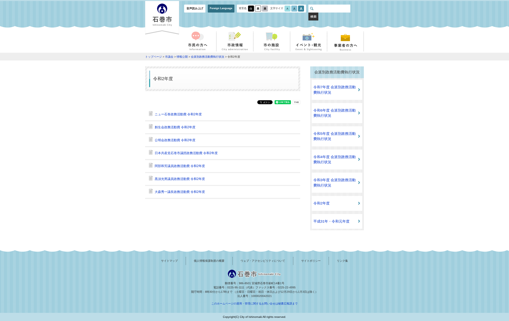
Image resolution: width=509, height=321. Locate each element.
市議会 (169, 56)
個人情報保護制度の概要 (209, 260)
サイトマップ (169, 260)
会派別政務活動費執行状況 (207, 56)
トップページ (153, 56)
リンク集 (342, 260)
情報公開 (182, 56)
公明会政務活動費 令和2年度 (175, 140)
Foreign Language (221, 8)
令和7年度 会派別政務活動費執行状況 (334, 89)
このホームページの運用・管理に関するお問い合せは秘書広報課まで (254, 303)
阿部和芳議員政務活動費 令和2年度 (180, 166)
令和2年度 (321, 203)
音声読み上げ (195, 8)
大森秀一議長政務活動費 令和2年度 (180, 192)
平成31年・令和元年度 (331, 221)
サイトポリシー (311, 260)
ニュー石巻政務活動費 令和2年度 (178, 114)
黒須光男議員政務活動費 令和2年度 (180, 179)
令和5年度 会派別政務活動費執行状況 (334, 136)
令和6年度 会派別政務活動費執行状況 (334, 113)
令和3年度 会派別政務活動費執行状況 (334, 182)
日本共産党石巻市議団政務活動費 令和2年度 (186, 153)
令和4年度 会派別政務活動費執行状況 (334, 159)
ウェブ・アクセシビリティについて (263, 260)
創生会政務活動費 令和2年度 (175, 127)
